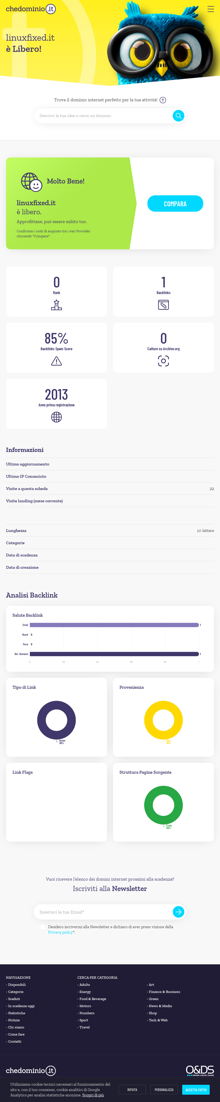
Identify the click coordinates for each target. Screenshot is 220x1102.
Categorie (14, 991)
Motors (84, 1006)
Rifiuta (132, 1089)
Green (153, 999)
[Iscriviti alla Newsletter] (178, 912)
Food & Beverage (91, 999)
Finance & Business (163, 991)
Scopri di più (93, 1095)
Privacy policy (60, 932)
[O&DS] (200, 1071)
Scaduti (13, 999)
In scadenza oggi (20, 1006)
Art (150, 984)
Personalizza (164, 1089)
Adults (83, 984)
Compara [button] (175, 203)
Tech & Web (157, 1020)
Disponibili (16, 984)
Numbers (86, 1013)
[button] (211, 9)
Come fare (15, 1034)
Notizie (13, 1020)
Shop (152, 1013)
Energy (84, 991)
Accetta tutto (196, 1090)
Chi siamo (15, 1027)
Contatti (13, 1041)
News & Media (159, 1006)
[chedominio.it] (31, 9)
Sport (82, 1020)
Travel (83, 1027)
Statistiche (15, 1013)
